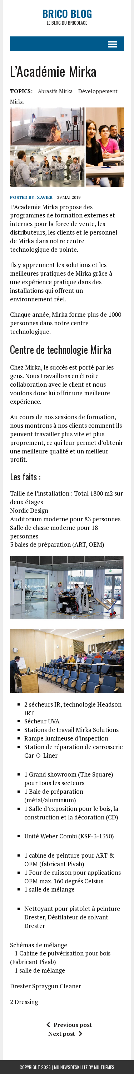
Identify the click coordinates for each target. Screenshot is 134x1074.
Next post (61, 1034)
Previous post (73, 1025)
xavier (45, 197)
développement (98, 91)
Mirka (17, 101)
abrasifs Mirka (55, 91)
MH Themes (104, 1067)
